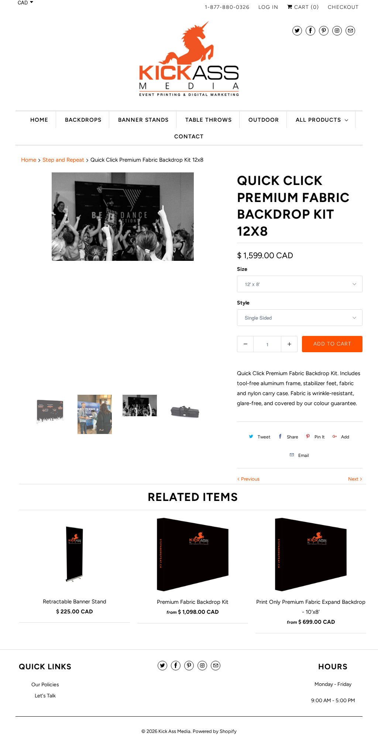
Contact (189, 136)
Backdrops (83, 120)
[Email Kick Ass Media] (350, 30)
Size (242, 269)
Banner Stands (143, 120)
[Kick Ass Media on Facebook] (310, 30)
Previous (250, 479)
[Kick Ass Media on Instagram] (337, 30)
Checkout (343, 7)
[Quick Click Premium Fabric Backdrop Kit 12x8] (123, 279)
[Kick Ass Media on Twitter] (297, 30)
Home (39, 120)
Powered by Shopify (215, 731)
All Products (318, 120)
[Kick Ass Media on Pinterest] (324, 30)
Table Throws (208, 120)
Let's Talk (45, 696)
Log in (268, 7)
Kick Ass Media (174, 731)
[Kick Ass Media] (189, 60)
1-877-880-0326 (227, 7)
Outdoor (263, 120)
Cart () (305, 7)
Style (243, 303)
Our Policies (45, 684)
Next (354, 479)
